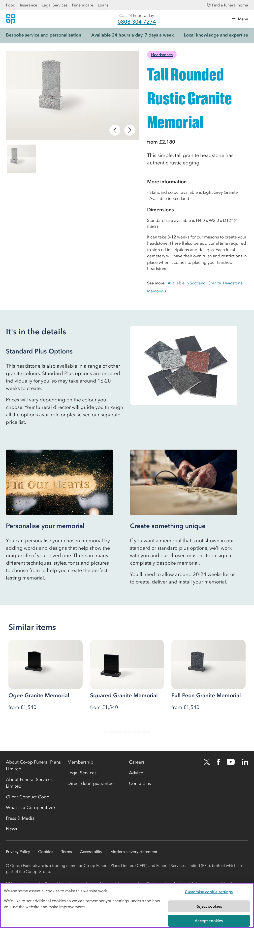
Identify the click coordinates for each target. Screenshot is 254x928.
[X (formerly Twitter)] (207, 762)
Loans (103, 4)
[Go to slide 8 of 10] (139, 730)
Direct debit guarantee (90, 783)
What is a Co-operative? (31, 807)
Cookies (45, 851)
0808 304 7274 (137, 21)
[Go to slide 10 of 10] (148, 730)
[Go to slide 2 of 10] (110, 730)
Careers (137, 762)
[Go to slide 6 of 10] (129, 730)
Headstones (162, 54)
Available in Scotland (187, 282)
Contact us (140, 783)
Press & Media (20, 818)
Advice (136, 772)
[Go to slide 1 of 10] (106, 730)
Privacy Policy (18, 851)
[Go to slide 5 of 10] (125, 730)
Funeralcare (82, 4)
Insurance (28, 4)
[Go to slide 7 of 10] (134, 730)
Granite (214, 282)
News (11, 829)
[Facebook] (218, 762)
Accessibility (91, 851)
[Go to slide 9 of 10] (143, 730)
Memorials (156, 290)
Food (10, 4)
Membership (80, 762)
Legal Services (54, 4)
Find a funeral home (230, 4)
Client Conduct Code (27, 797)
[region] (127, 905)
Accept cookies (209, 920)
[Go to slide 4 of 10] (120, 730)
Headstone (233, 282)
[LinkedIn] (245, 762)
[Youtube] (231, 762)
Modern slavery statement (133, 851)
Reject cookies (208, 906)
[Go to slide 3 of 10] (115, 730)
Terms (66, 851)
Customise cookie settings (209, 891)
